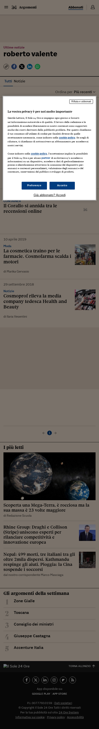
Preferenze (34, 185)
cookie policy (67, 137)
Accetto (62, 185)
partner (45, 158)
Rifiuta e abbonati (81, 101)
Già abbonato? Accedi (50, 195)
